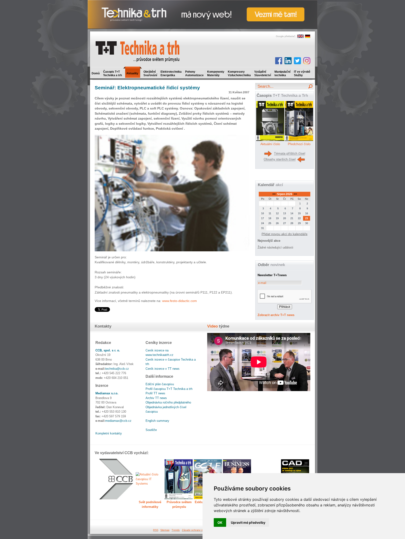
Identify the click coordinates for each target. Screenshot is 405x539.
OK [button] (220, 522)
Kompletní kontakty (108, 433)
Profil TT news (155, 393)
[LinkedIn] (288, 60)
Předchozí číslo (299, 144)
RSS (155, 530)
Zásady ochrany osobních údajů (200, 530)
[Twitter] (297, 60)
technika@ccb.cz (117, 368)
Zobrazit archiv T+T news (276, 315)
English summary (157, 420)
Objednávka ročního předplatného (168, 402)
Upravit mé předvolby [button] (248, 522)
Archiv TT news (156, 398)
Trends (176, 530)
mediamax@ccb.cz (118, 420)
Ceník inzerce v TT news (163, 368)
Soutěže (151, 430)
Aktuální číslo (270, 144)
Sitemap (164, 530)
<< (274, 194)
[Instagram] (306, 60)
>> (295, 194)
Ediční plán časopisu (160, 384)
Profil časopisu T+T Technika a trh (169, 389)
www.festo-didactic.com (179, 301)
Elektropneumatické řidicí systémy (147, 87)
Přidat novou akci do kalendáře (285, 234)
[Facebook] (278, 60)
